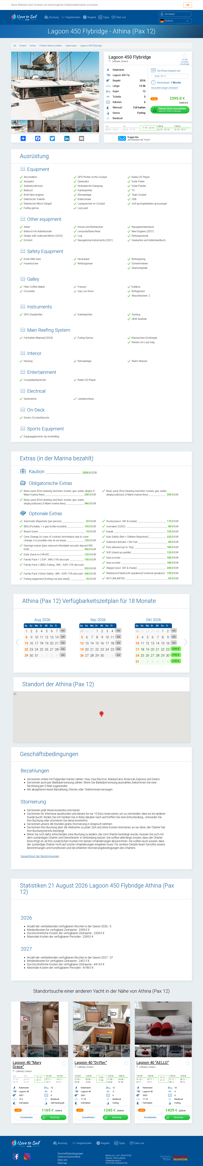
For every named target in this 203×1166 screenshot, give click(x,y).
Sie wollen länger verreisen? (164, 87)
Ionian (33, 45)
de (14, 45)
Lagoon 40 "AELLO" (152, 1062)
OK (187, 4)
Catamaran (71, 45)
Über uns (121, 17)
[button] (17, 640)
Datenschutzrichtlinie (69, 1156)
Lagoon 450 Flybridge (91, 45)
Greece (22, 45)
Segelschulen (73, 17)
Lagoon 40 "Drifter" (91, 1062)
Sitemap (62, 1163)
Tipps (106, 17)
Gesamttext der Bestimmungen (40, 856)
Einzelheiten (26, 1117)
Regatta (92, 17)
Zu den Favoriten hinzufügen (185, 61)
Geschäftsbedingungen (70, 1153)
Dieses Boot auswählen (172, 109)
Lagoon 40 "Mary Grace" (27, 1064)
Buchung (54, 17)
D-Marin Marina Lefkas (50, 45)
